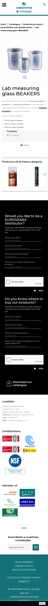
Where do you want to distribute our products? (20, 263)
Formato (12, 131)
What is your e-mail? (13, 246)
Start (4, 24)
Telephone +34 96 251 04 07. (22, 415)
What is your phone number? (17, 254)
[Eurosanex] (24, 8)
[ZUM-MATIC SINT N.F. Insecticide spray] (12, 176)
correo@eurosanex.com (17, 420)
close (42, 603)
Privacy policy (24, 566)
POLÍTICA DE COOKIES (24, 570)
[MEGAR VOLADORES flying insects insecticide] (36, 176)
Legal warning (24, 562)
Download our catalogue (22, 383)
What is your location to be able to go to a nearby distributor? (22, 342)
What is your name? (13, 238)
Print (26, 145)
